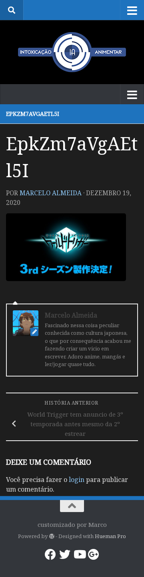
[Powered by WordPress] (51, 536)
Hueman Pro (110, 536)
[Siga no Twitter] (64, 554)
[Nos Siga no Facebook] (50, 554)
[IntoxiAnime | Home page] (72, 52)
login (76, 479)
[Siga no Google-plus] (93, 554)
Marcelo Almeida (51, 192)
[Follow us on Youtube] (79, 554)
